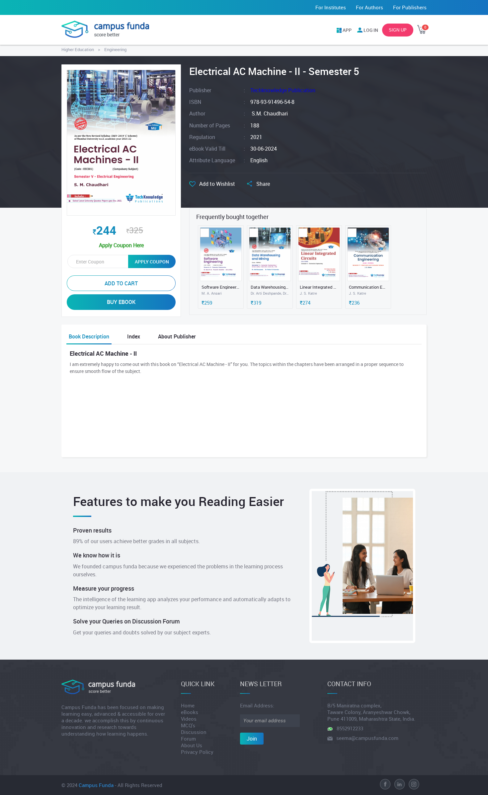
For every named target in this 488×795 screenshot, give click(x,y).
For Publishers (410, 7)
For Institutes (330, 7)
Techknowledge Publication (282, 90)
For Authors (369, 7)
